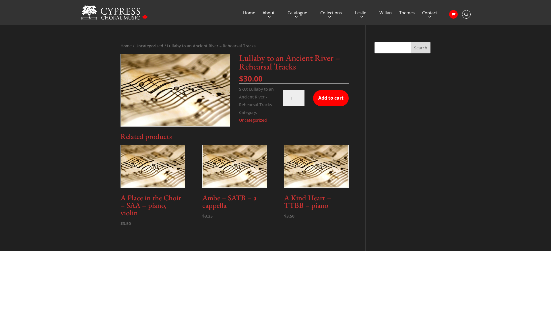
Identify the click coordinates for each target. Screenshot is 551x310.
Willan (385, 13)
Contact (429, 13)
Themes (407, 13)
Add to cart (331, 98)
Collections (331, 13)
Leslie (360, 13)
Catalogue (297, 13)
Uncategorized (149, 46)
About (268, 13)
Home (249, 13)
